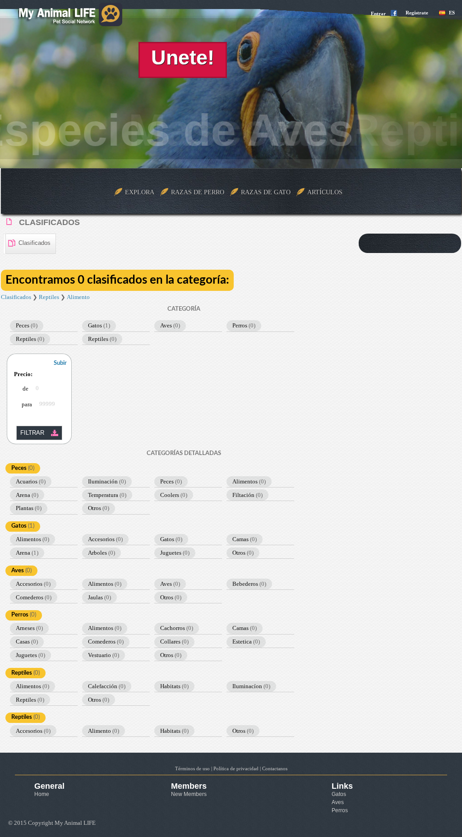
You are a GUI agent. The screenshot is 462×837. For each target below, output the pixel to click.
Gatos (99, 325)
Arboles (101, 552)
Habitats (174, 686)
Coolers (173, 495)
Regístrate (417, 12)
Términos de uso (192, 768)
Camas (244, 539)
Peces (26, 325)
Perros (243, 325)
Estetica (246, 641)
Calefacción (106, 686)
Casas (27, 641)
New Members (189, 794)
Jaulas (99, 597)
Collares (174, 641)
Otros (98, 508)
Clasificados (16, 297)
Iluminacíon (251, 686)
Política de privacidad (236, 768)
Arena (27, 495)
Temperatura (107, 495)
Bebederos (249, 583)
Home (41, 794)
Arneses (29, 628)
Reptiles (49, 297)
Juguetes (174, 552)
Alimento (78, 297)
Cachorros (176, 628)
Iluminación (107, 481)
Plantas (29, 508)
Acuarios (31, 481)
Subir (60, 363)
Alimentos (249, 481)
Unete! (182, 57)
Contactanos (274, 768)
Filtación (247, 495)
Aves (170, 325)
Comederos (33, 597)
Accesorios (105, 539)
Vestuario (103, 655)
